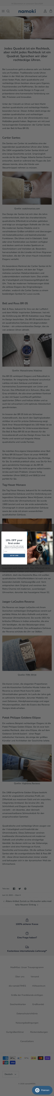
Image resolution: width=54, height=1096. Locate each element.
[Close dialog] (51, 533)
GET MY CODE (14, 555)
